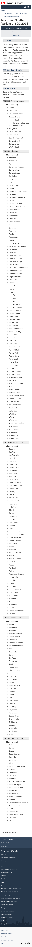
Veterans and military (7, 917)
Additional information (16, 32)
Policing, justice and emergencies (10, 898)
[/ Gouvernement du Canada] (12, 3)
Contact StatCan (5, 843)
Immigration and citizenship (9, 869)
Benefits (3, 879)
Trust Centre (4, 846)
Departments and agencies (8, 857)
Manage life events (6, 924)
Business (3, 875)
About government (6, 861)
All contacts (4, 854)
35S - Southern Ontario (12, 70)
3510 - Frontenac (9, 88)
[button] (16, 7)
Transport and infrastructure (9, 901)
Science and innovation (7, 911)
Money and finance (6, 908)
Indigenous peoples (6, 914)
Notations (16, 35)
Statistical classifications (11, 16)
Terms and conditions (7, 940)
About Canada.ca (6, 937)
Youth (2, 920)
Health (3, 882)
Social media (4, 930)
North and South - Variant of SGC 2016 (16, 28)
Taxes (2, 885)
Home (3, 11)
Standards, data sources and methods (15, 13)
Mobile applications (6, 933)
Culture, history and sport (8, 895)
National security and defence (9, 892)
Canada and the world (7, 904)
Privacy (3, 943)
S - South (7, 40)
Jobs (2, 866)
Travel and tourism (6, 872)
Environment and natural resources (11, 888)
